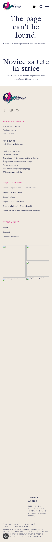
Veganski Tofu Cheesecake (13, 201)
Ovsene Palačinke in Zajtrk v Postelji (17, 206)
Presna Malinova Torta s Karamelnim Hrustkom (21, 211)
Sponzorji (6, 232)
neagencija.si (36, 536)
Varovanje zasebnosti (11, 236)
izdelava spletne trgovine (32, 534)
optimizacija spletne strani (16, 536)
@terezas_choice (36, 508)
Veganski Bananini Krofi (12, 192)
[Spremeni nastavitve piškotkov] (6, 536)
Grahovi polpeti (9, 197)
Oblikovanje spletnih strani (25, 531)
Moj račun (7, 227)
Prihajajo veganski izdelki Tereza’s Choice (19, 188)
